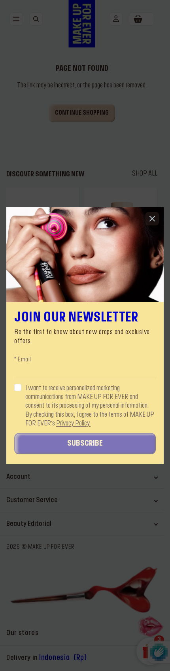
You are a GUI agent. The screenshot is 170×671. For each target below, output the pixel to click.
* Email (22, 360)
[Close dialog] (152, 218)
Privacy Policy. (73, 423)
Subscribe (85, 443)
